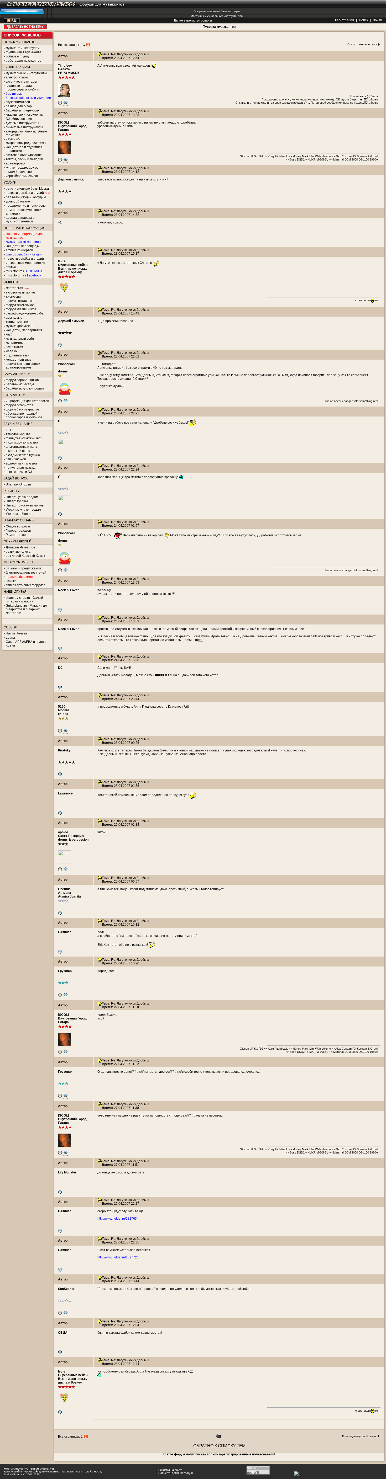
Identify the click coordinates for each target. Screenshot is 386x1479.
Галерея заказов (18, 530)
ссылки (11, 581)
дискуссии (13, 296)
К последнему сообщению (359, 1436)
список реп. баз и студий (24, 254)
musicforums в (23, 275)
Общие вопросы (18, 526)
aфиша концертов (19, 250)
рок (8, 430)
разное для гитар (19, 106)
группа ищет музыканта (23, 52)
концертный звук (18, 359)
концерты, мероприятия (24, 330)
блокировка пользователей (26, 572)
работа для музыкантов (23, 60)
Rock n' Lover (68, 590)
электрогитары (17, 77)
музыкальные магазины (23, 242)
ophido (63, 832)
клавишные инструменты (25, 114)
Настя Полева (16, 633)
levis (61, 261)
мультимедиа (15, 343)
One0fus (64, 889)
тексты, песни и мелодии (24, 159)
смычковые (14, 317)
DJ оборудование (19, 119)
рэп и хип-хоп (16, 459)
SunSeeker (66, 1289)
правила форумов (19, 577)
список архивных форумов (25, 585)
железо (11, 351)
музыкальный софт (20, 338)
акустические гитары (21, 81)
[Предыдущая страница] (218, 1438)
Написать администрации (175, 1473)
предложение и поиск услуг (26, 205)
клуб (9, 334)
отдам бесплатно (19, 172)
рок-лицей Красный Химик (25, 556)
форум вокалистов (19, 301)
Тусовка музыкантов (219, 27)
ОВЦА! (63, 1332)
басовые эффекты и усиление (28, 98)
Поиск (363, 20)
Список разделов (22, 35)
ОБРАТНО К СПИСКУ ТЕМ (219, 1446)
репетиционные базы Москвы (28, 188)
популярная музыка (20, 467)
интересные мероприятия (25, 263)
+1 (60, 222)
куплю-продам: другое (22, 167)
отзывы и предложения (23, 568)
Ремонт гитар (16, 535)
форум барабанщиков (22, 380)
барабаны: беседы (20, 384)
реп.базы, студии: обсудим (26, 197)
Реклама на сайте (170, 1469)
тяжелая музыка (18, 434)
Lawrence (65, 793)
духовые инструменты (22, 123)
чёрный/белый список (22, 176)
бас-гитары (14, 93)
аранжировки (15, 163)
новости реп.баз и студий (25, 258)
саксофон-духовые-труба (25, 313)
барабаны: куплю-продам (25, 388)
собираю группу (17, 56)
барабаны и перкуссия (23, 110)
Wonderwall (66, 364)
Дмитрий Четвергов (20, 547)
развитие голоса (18, 551)
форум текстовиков (20, 305)
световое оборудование (24, 155)
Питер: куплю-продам (22, 497)
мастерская (14, 288)
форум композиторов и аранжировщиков (23, 365)
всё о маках (14, 347)
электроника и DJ (19, 472)
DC (60, 668)
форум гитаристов (19, 405)
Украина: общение (19, 514)
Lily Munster (67, 1172)
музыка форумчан (19, 326)
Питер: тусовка (17, 501)
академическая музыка (23, 455)
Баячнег (64, 932)
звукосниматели (18, 102)
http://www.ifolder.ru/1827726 (118, 1257)
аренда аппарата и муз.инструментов (20, 219)
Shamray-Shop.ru (18, 484)
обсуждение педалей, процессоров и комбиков (24, 415)
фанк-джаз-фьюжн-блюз (24, 438)
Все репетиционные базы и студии (217, 11)
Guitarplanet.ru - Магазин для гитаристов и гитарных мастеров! (27, 609)
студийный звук (17, 355)
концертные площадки (23, 246)
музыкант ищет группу (22, 48)
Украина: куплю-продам (23, 509)
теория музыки (17, 322)
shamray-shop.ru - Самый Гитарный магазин (24, 599)
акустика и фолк (18, 451)
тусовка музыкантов (20, 292)
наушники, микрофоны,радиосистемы (26, 141)
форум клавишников (21, 309)
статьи (11, 267)
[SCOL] (63, 122)
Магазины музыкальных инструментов (217, 16)
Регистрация (344, 20)
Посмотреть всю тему (362, 44)
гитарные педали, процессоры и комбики (23, 87)
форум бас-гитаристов (22, 409)
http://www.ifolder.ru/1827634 (118, 1218)
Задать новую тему (25, 26)
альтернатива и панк (21, 446)
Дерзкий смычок (71, 179)
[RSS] (12, 22)
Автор (62, 56)
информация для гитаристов (27, 401)
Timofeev (65, 65)
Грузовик (65, 971)
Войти (377, 20)
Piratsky (64, 750)
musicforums (24, 271)
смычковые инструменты (24, 127)
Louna (10, 637)
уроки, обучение (18, 201)
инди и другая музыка (22, 442)
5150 (61, 706)
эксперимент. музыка (21, 463)
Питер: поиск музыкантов (25, 505)
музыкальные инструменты (26, 73)
